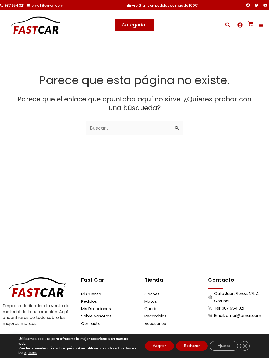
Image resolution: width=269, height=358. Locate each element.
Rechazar (192, 345)
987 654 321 (14, 5)
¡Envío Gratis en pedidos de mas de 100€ (162, 5)
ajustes (30, 353)
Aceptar (159, 345)
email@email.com (47, 5)
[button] (227, 25)
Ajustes (224, 345)
